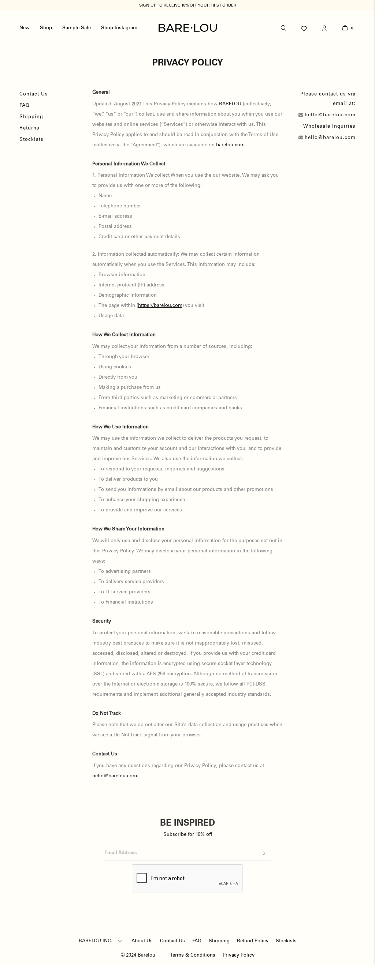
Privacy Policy (239, 955)
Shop (46, 28)
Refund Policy (252, 941)
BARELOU (230, 104)
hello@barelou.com (330, 115)
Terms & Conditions (192, 955)
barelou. (225, 145)
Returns (29, 128)
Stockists (31, 139)
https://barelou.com (160, 305)
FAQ (24, 105)
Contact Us (33, 94)
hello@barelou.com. (115, 776)
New (24, 28)
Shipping (31, 116)
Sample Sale (76, 28)
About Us (142, 941)
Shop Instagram (119, 28)
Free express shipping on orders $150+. (187, 5)
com (240, 145)
